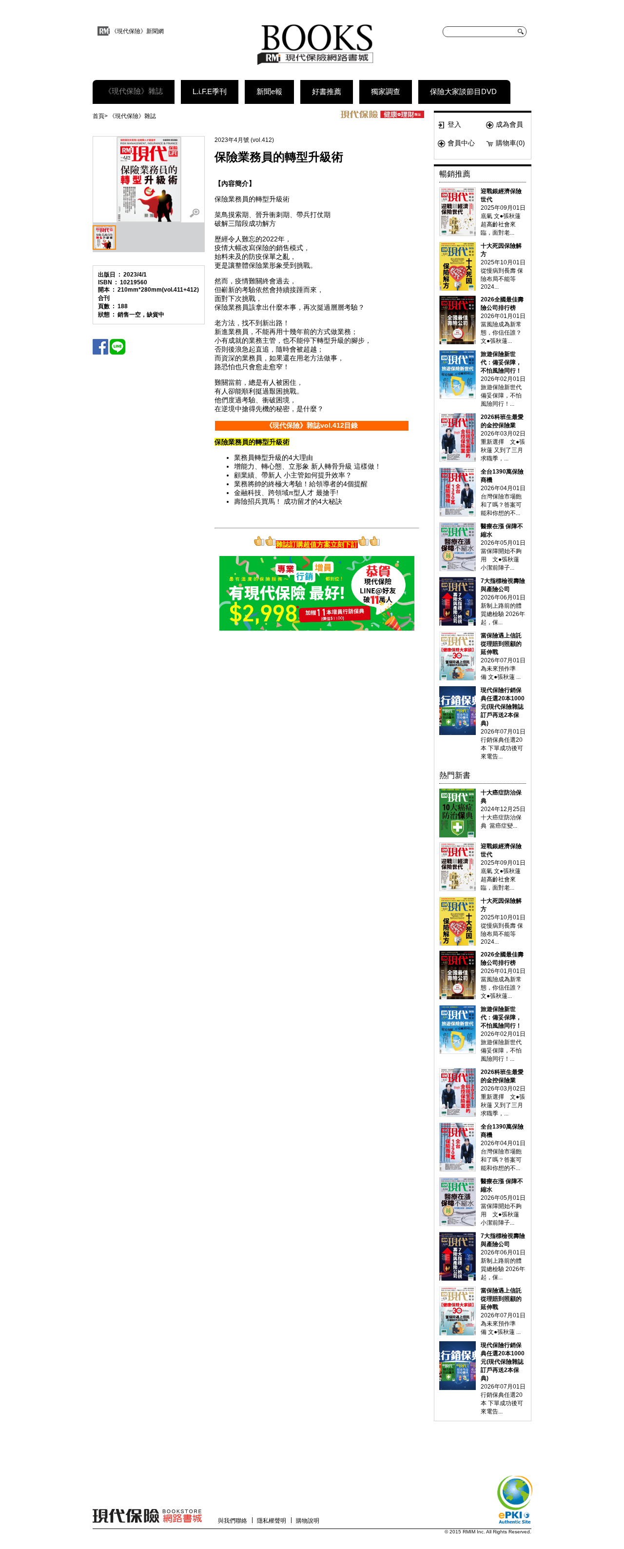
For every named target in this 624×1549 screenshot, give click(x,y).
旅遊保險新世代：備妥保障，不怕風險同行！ (501, 362)
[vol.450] (457, 601)
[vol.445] (457, 320)
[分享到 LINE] (117, 347)
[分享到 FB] (100, 347)
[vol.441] (457, 211)
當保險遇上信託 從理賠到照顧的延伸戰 (501, 643)
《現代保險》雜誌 (133, 91)
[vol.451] (457, 656)
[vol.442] (457, 266)
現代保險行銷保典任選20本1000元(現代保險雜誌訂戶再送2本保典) (503, 707)
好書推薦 (326, 91)
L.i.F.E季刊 (210, 91)
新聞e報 (269, 91)
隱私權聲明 (271, 1520)
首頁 (98, 116)
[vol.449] (457, 546)
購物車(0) (510, 143)
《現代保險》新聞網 (137, 31)
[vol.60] (457, 813)
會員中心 (461, 143)
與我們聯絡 (232, 1520)
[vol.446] (457, 374)
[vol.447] (457, 437)
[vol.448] (457, 492)
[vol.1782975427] (457, 710)
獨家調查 (385, 91)
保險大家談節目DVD (463, 91)
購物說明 (307, 1520)
